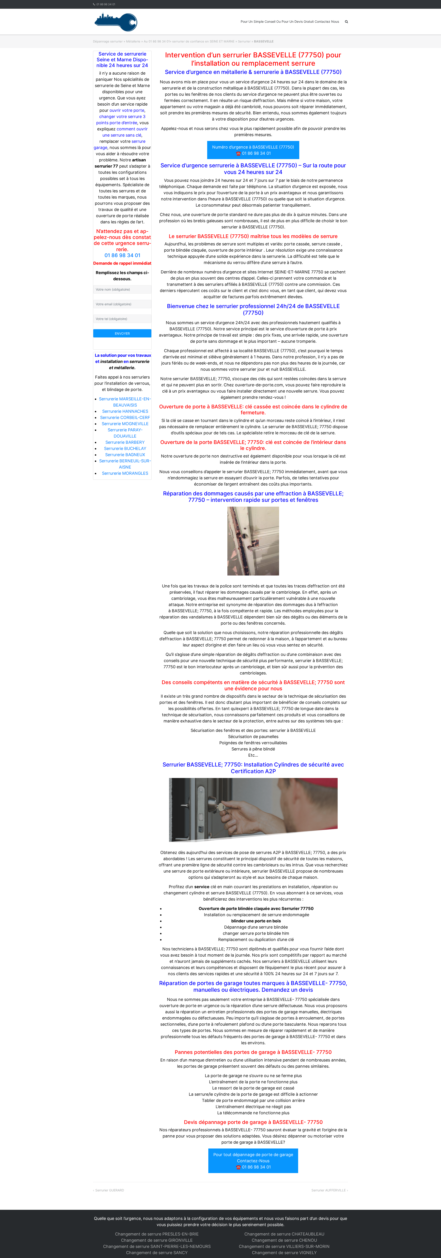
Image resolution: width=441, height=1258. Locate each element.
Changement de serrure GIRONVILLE (157, 1240)
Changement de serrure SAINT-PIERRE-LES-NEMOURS (157, 1246)
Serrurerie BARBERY (125, 442)
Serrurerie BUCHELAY (125, 448)
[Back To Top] (429, 1247)
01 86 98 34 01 (105, 4)
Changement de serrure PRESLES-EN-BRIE (157, 1234)
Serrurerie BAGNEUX (125, 454)
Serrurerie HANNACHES (125, 411)
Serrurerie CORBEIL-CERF (125, 417)
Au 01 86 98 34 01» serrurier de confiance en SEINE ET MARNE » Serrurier (197, 41)
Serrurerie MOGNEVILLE (125, 423)
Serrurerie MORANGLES (125, 473)
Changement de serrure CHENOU (284, 1240)
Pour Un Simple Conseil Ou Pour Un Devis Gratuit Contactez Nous (290, 21)
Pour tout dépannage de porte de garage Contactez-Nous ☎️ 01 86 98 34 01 (253, 1160)
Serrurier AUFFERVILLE (328, 1190)
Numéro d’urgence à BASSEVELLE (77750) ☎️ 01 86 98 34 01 (253, 150)
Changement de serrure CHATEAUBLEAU (284, 1234)
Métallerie (133, 41)
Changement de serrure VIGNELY (284, 1252)
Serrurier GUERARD (109, 1190)
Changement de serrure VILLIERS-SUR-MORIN (284, 1246)
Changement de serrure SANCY (157, 1252)
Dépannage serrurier (108, 41)
